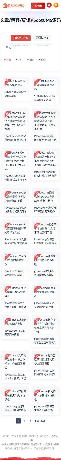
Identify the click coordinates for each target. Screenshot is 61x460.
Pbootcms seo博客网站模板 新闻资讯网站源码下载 (16, 211)
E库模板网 (22, 436)
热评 (43, 60)
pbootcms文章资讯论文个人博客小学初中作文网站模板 (15, 378)
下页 (36, 421)
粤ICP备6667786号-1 (40, 436)
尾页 (42, 421)
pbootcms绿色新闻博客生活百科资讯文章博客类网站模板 (45, 343)
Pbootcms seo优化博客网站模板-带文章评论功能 (16, 243)
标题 (31, 60)
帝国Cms (42, 38)
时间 (8, 60)
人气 (20, 60)
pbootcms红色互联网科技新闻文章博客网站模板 (45, 374)
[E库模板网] (14, 6)
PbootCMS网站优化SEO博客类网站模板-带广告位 (45, 211)
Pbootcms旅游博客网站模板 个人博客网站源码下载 (45, 243)
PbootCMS (20, 38)
